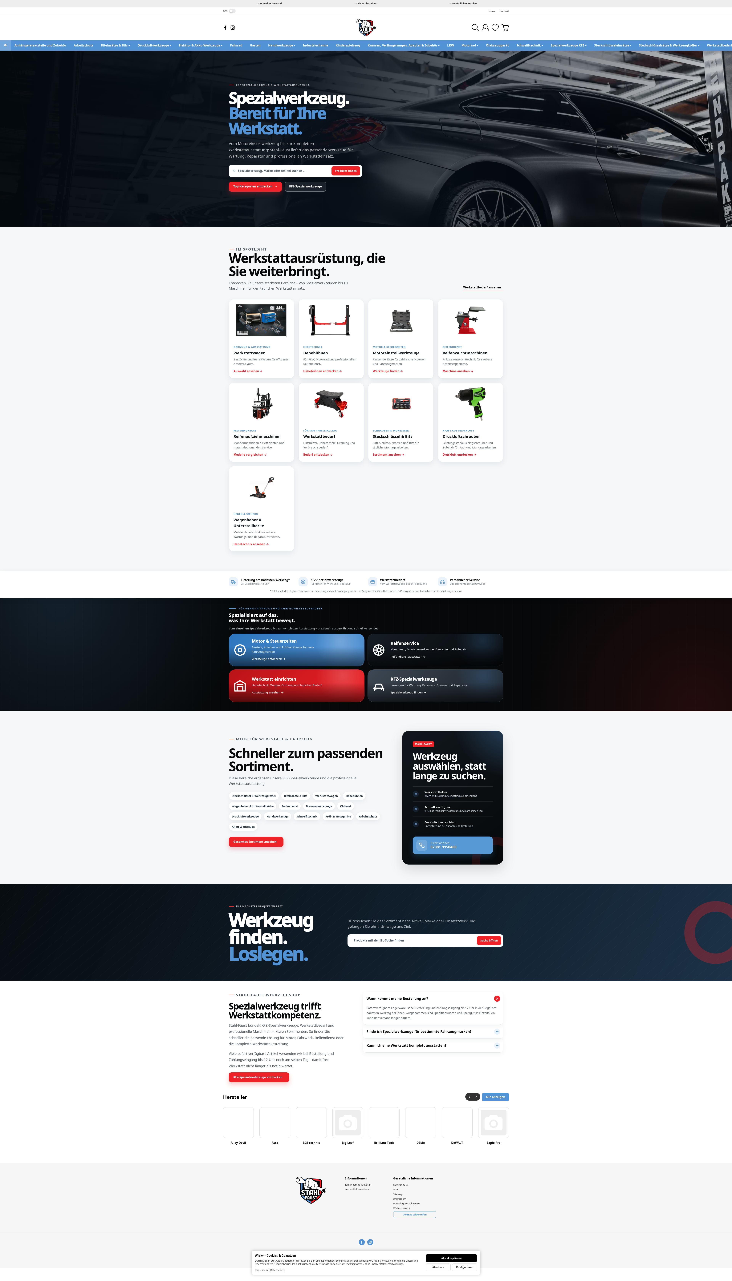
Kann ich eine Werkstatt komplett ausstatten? (406, 1045)
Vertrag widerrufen (415, 1214)
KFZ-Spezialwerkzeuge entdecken (257, 1077)
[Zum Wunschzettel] (495, 27)
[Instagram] (232, 27)
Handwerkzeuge (277, 816)
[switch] (232, 11)
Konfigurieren (464, 1267)
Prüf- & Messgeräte (338, 816)
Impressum (261, 1270)
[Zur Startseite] (366, 27)
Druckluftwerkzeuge (245, 816)
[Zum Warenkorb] (505, 27)
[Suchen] (475, 27)
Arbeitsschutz (368, 816)
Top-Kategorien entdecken (252, 186)
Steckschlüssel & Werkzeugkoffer (254, 796)
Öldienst (345, 806)
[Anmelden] (485, 27)
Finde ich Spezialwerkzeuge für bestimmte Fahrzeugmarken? (419, 1031)
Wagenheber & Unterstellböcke (253, 806)
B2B (225, 11)
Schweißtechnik (306, 816)
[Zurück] (469, 1097)
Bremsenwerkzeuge (319, 806)
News (492, 11)
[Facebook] (225, 27)
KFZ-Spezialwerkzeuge (305, 186)
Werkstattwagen (326, 796)
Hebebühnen (354, 796)
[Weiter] (476, 1097)
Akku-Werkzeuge (243, 827)
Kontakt (504, 11)
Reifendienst (290, 806)
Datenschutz (277, 1270)
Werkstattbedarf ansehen (482, 287)
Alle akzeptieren (451, 1258)
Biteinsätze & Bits (295, 796)
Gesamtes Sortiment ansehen (255, 842)
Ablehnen (438, 1267)
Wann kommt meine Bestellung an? (397, 998)
